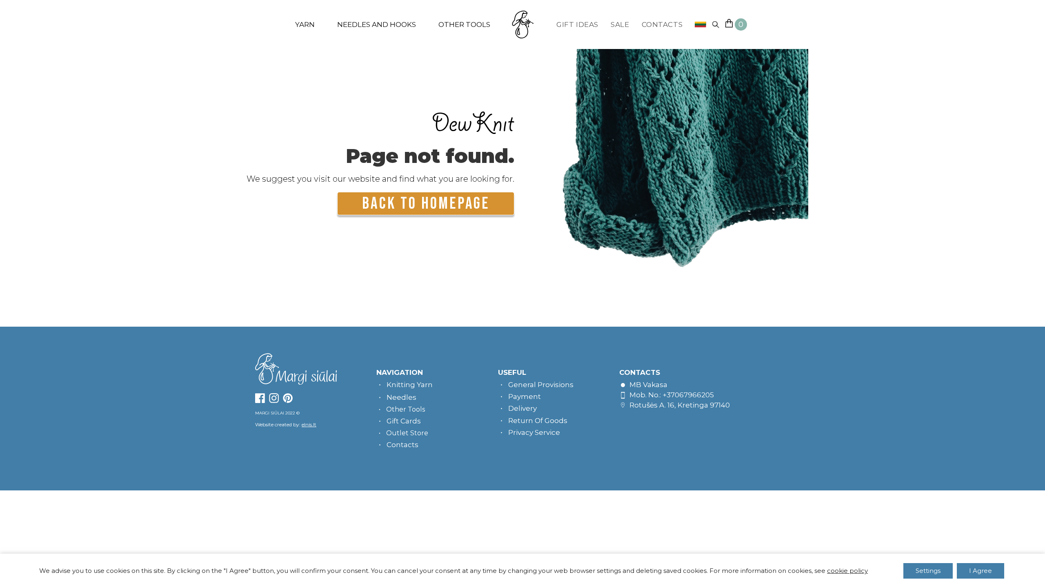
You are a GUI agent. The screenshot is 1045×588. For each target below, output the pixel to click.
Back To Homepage (425, 204)
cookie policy (847, 571)
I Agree (980, 571)
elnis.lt (309, 424)
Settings (928, 571)
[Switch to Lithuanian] (697, 24)
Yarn (305, 24)
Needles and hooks (376, 24)
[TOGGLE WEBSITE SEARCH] (715, 24)
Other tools (464, 24)
